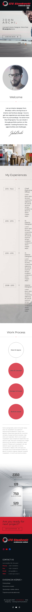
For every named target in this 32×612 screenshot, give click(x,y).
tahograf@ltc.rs (13, 571)
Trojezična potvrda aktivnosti (11, 592)
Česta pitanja (6, 583)
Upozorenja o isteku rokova (11, 589)
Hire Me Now (10, 37)
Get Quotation (11, 529)
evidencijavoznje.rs (14, 573)
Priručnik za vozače (8, 586)
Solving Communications (19, 601)
